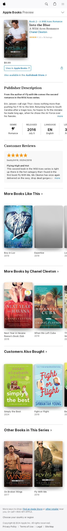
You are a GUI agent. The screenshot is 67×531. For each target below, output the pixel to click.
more (60, 116)
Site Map (49, 526)
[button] (46, 4)
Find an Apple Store (32, 509)
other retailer (52, 509)
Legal (39, 526)
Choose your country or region (18, 517)
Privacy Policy (10, 526)
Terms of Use (27, 526)
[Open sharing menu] (62, 68)
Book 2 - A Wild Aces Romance (45, 21)
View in (16, 68)
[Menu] (63, 4)
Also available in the (24, 75)
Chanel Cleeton (38, 32)
